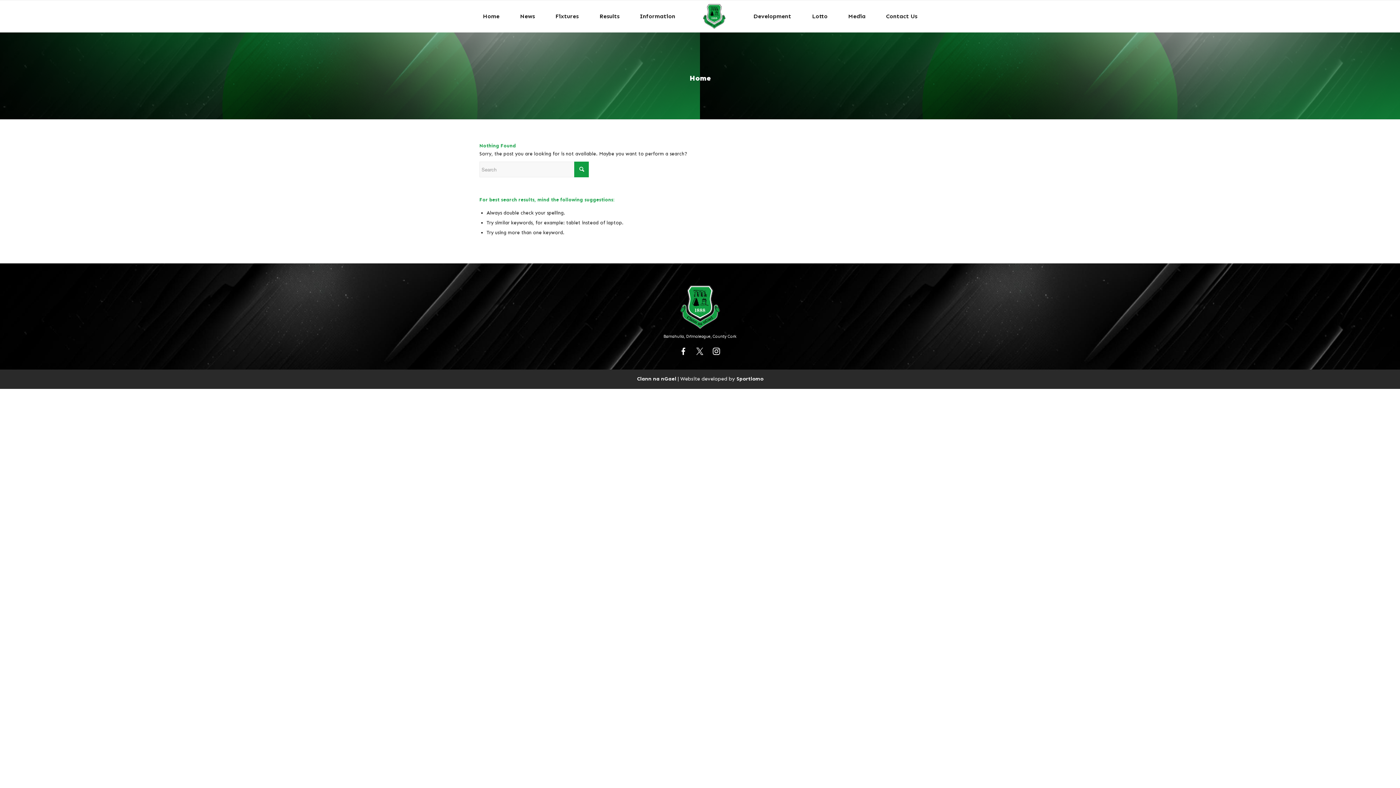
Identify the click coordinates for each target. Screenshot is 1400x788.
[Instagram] (716, 351)
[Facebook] (683, 351)
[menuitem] (491, 16)
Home (700, 78)
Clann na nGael (656, 378)
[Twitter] (700, 351)
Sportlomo (749, 378)
